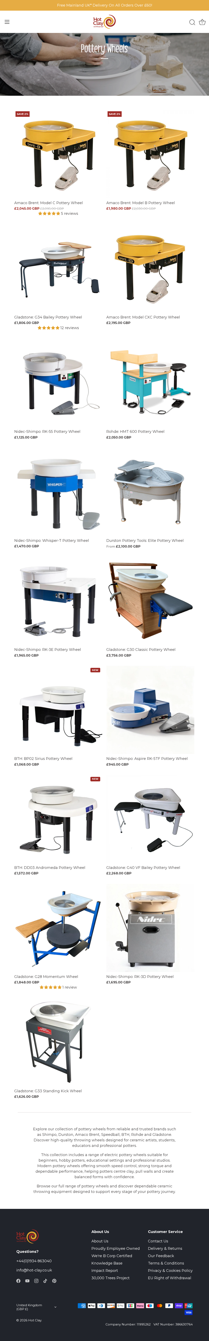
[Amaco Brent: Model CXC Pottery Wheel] (150, 268)
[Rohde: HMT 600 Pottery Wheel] (150, 383)
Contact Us (158, 1241)
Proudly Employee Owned (115, 1248)
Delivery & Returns (165, 1248)
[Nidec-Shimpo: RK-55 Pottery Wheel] (58, 383)
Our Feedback (161, 1256)
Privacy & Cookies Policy (170, 1270)
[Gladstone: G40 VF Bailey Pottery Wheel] (150, 819)
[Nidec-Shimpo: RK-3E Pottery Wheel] (58, 601)
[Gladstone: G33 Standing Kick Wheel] (58, 1042)
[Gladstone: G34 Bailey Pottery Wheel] (58, 268)
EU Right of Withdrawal (169, 1278)
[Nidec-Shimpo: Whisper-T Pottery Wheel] (58, 492)
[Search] (192, 22)
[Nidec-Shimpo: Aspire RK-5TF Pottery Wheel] (150, 710)
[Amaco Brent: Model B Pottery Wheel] (150, 154)
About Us (99, 1241)
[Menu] (7, 21)
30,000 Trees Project (110, 1278)
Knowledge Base (106, 1263)
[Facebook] (18, 1280)
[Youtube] (27, 1280)
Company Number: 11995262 (128, 1324)
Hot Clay (34, 1320)
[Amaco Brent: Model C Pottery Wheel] (58, 154)
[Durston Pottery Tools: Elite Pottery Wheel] (150, 492)
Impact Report (104, 1270)
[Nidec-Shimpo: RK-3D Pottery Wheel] (150, 928)
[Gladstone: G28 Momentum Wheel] (58, 928)
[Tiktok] (45, 1280)
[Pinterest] (54, 1280)
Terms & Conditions (166, 1263)
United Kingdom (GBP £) (29, 1307)
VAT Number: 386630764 (173, 1324)
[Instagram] (36, 1280)
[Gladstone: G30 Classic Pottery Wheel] (150, 601)
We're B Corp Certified (111, 1256)
